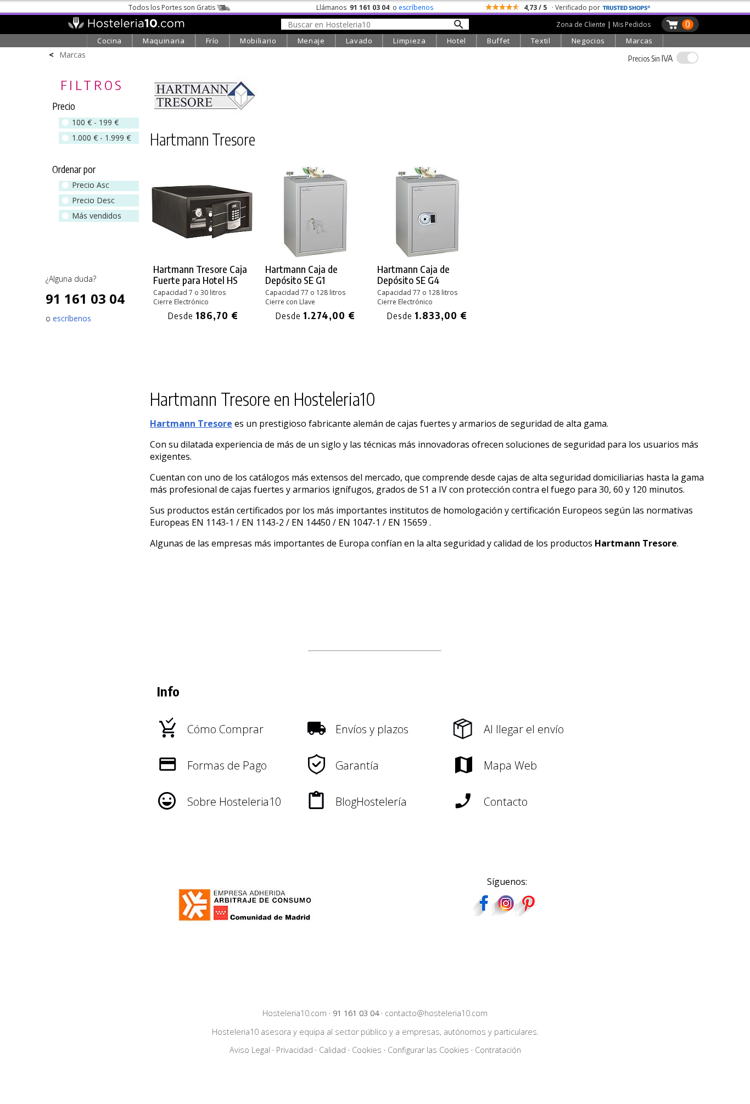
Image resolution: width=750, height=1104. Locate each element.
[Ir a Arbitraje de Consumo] (247, 922)
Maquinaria (164, 41)
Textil (541, 41)
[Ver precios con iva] (687, 58)
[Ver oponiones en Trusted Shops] (626, 7)
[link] (203, 244)
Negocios (588, 41)
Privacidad (294, 1050)
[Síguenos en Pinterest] (528, 912)
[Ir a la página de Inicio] (126, 26)
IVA (650, 58)
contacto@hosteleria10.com (436, 1013)
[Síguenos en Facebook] (484, 912)
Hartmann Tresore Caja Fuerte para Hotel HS (200, 275)
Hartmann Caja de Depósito (301, 275)
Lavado (359, 41)
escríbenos (416, 7)
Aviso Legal (250, 1050)
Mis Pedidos (632, 24)
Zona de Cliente (581, 24)
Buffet (498, 41)
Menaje (311, 41)
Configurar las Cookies (428, 1050)
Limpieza (409, 41)
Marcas (639, 41)
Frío (213, 41)
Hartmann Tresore (191, 423)
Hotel (456, 41)
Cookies (367, 1050)
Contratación (498, 1050)
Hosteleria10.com (294, 1013)
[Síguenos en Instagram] (506, 912)
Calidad (332, 1050)
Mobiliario (258, 41)
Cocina (109, 41)
